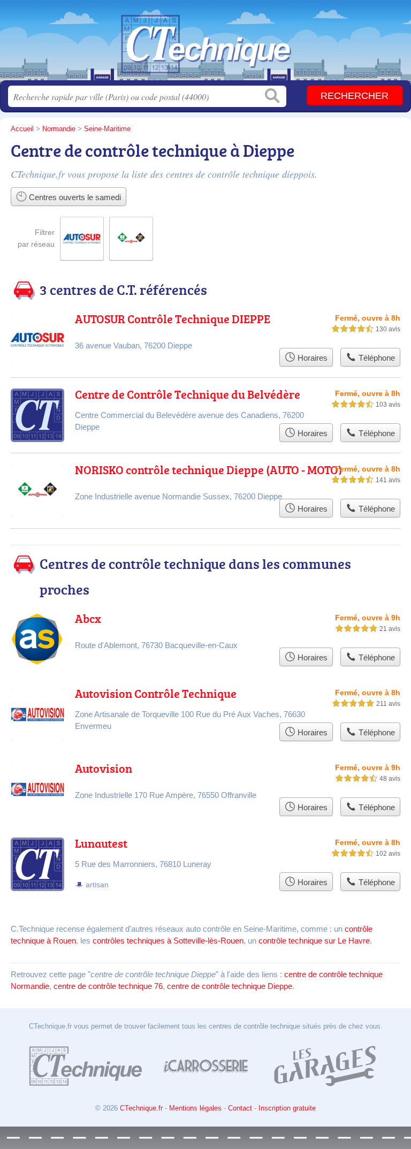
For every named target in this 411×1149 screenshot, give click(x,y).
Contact (240, 1108)
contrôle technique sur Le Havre (314, 940)
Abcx (88, 618)
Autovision (103, 768)
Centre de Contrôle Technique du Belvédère (187, 394)
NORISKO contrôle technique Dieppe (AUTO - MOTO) (208, 469)
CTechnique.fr (205, 44)
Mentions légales (195, 1108)
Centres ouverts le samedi (74, 197)
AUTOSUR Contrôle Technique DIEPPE (172, 318)
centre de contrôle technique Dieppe (229, 986)
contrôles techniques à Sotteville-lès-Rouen (168, 940)
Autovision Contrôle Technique (156, 693)
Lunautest (101, 843)
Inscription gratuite (287, 1108)
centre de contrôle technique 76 (108, 986)
